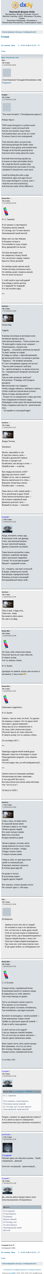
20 (24, 45)
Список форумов (8, 1263)
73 (39, 45)
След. (3, 51)
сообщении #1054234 (24, 1092)
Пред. (13, 45)
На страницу (5, 45)
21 (26, 45)
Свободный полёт (29, 1263)
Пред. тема (5, 57)
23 (30, 45)
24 (33, 45)
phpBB (12, 1273)
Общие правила (35, 1270)
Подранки (6, 83)
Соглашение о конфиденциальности (16, 1270)
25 (35, 45)
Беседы (19, 1263)
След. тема (14, 57)
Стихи (5, 36)
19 (22, 45)
